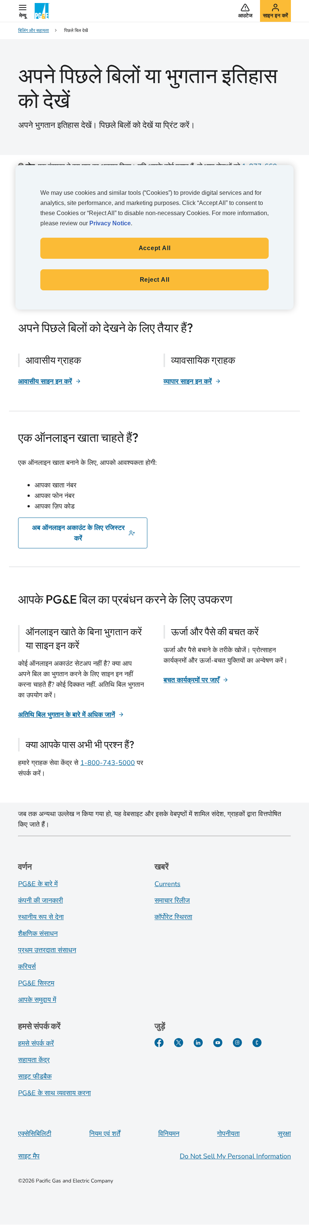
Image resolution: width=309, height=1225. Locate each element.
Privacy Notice (110, 223)
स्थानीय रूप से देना (41, 916)
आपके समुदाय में (37, 999)
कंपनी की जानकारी (40, 900)
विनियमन (168, 1133)
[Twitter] (179, 1043)
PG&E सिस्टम (36, 983)
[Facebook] (159, 1043)
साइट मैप (29, 1156)
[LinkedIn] (198, 1043)
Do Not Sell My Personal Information (235, 1156)
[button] (22, 11)
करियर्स (27, 966)
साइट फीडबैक (35, 1076)
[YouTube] (218, 1043)
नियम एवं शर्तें (104, 1133)
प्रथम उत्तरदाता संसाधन (47, 950)
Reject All (155, 279)
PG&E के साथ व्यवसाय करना (54, 1092)
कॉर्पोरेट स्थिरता (173, 916)
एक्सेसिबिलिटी (34, 1133)
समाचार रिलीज (172, 900)
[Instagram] (237, 1043)
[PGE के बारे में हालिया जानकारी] (257, 1043)
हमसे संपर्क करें (36, 1043)
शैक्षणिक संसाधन (38, 933)
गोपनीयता (228, 1133)
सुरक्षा (284, 1133)
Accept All (155, 248)
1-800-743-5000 (107, 762)
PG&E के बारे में (38, 883)
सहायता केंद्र (34, 1059)
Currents (167, 883)
